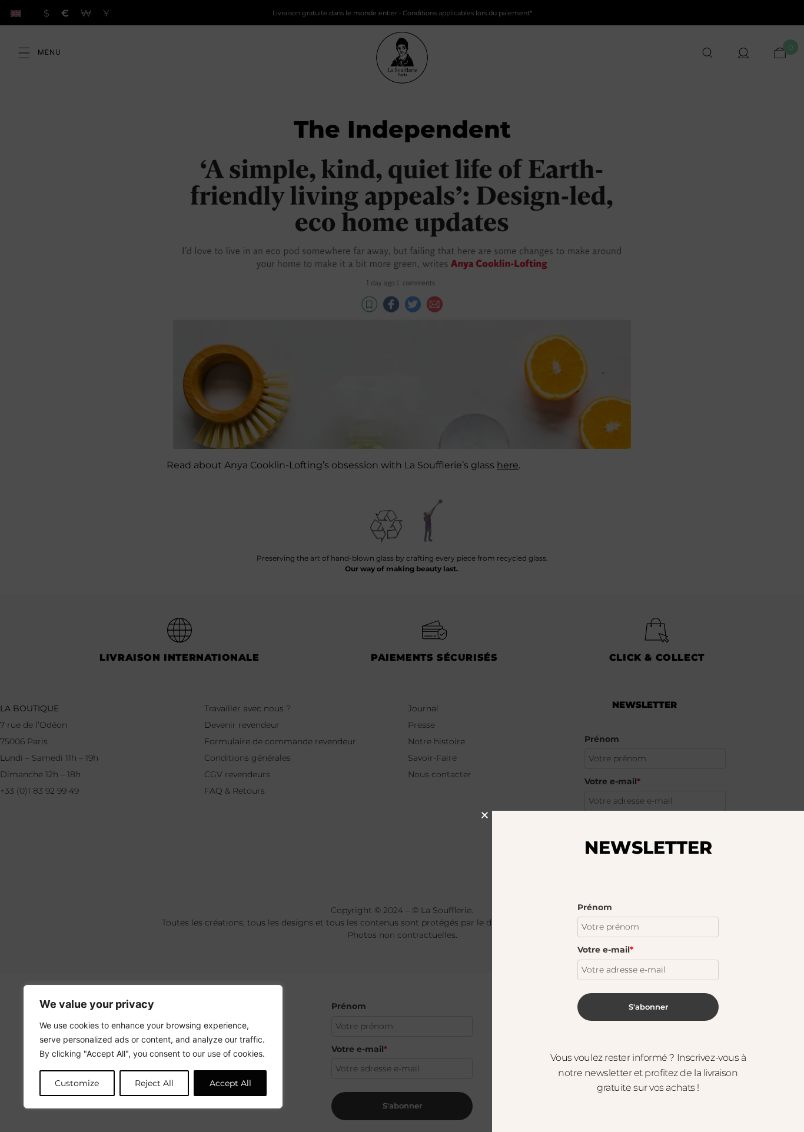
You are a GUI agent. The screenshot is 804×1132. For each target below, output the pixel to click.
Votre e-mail (605, 949)
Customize (77, 1083)
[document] (402, 566)
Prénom (594, 907)
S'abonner (648, 1006)
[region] (153, 1046)
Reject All (154, 1083)
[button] (484, 815)
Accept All (230, 1083)
